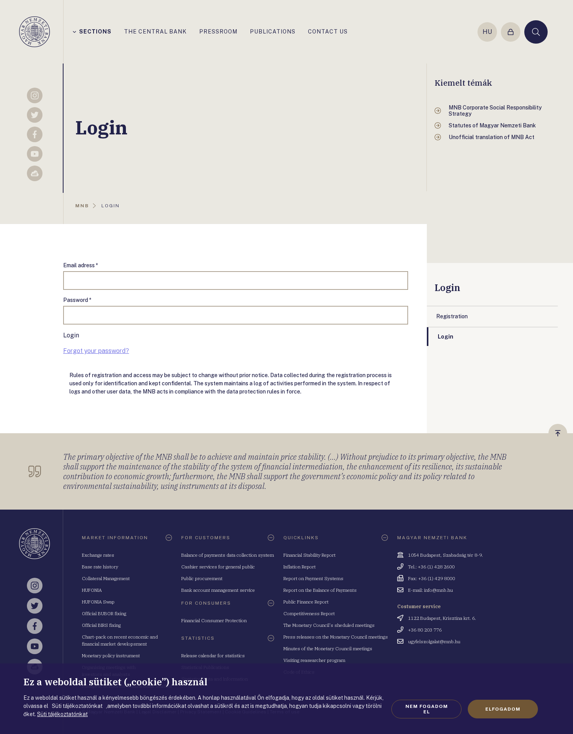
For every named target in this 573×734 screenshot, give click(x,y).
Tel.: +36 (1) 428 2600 (431, 567)
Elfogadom (502, 709)
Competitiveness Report (309, 613)
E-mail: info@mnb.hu (430, 590)
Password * (77, 300)
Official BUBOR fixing (104, 613)
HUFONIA (92, 590)
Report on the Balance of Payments (320, 590)
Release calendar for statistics (213, 655)
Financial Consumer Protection (214, 620)
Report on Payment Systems (313, 578)
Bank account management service (218, 590)
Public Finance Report (306, 602)
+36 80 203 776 (425, 630)
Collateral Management (106, 578)
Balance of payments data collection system (227, 555)
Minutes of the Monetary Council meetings (327, 648)
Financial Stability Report (309, 555)
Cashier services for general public (218, 567)
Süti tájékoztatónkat (62, 714)
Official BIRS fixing (101, 625)
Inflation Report (299, 567)
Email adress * (80, 265)
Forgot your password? (96, 351)
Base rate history (100, 567)
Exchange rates (98, 555)
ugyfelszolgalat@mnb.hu (434, 641)
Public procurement (202, 578)
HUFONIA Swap (98, 602)
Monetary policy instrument (111, 655)
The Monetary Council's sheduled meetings (329, 625)
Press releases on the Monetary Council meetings (335, 637)
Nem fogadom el (426, 709)
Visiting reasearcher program (314, 660)
